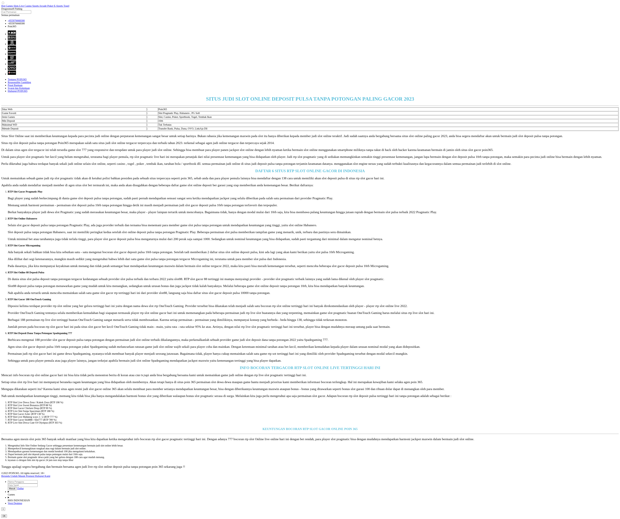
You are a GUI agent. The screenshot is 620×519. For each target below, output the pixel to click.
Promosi (30, 476)
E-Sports (58, 6)
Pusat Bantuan (15, 85)
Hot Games (7, 6)
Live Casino (25, 6)
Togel (66, 6)
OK (4, 516)
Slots (16, 6)
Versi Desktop (15, 503)
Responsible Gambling (19, 82)
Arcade (43, 6)
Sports (35, 6)
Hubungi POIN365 (17, 91)
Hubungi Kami (42, 476)
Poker (50, 6)
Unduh (14, 476)
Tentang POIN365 (17, 79)
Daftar (20, 488)
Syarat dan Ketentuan (19, 88)
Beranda (5, 476)
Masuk (22, 476)
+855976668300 (16, 20)
